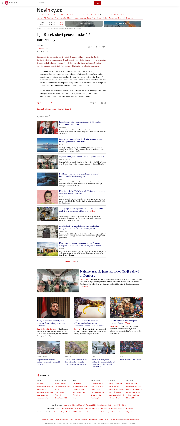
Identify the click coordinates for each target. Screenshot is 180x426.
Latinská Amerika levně (116, 395)
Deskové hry (105, 412)
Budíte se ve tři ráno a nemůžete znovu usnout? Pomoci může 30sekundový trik (79, 175)
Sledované (129, 18)
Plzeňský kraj (63, 231)
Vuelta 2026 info (60, 383)
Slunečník (87, 408)
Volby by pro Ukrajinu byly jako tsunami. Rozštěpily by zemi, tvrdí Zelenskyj (51, 323)
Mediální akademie (81, 419)
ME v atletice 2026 (79, 392)
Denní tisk (121, 18)
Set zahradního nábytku (109, 408)
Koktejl (123, 15)
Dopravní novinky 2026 (134, 389)
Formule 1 (76, 395)
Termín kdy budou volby (45, 392)
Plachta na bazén (67, 408)
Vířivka (130, 408)
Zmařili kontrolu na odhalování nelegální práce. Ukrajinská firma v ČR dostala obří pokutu (79, 227)
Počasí (105, 18)
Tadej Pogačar (59, 392)
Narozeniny (68, 109)
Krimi (97, 15)
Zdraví (61, 179)
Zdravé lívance (95, 389)
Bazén (58, 408)
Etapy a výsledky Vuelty (62, 386)
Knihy (61, 196)
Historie (69, 18)
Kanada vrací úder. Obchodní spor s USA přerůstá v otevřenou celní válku (80, 123)
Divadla (60, 109)
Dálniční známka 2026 (133, 386)
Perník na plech (96, 398)
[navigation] (2, 3)
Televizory (114, 412)
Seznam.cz (173, 3)
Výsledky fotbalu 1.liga (80, 386)
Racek (53, 109)
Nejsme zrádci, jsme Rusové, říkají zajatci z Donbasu (81, 156)
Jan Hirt (57, 389)
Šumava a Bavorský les (116, 389)
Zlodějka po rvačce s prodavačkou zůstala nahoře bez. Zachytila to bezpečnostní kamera (82, 209)
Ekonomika (109, 15)
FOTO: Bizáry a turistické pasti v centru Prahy (123, 321)
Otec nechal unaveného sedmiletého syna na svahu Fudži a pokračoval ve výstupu (80, 140)
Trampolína (79, 408)
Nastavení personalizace (130, 419)
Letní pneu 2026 (131, 383)
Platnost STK (130, 398)
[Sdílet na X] (105, 103)
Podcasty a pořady (80, 18)
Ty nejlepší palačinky (97, 383)
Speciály (99, 18)
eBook (92, 47)
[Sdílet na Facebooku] (102, 103)
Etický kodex (93, 419)
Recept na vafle (96, 395)
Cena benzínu (102, 405)
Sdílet (99, 47)
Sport (89, 18)
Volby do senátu (42, 395)
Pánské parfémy (136, 412)
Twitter (52, 419)
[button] (47, 127)
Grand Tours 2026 (61, 398)
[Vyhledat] (97, 3)
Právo (39, 46)
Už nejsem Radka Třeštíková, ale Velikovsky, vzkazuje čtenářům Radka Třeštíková (82, 192)
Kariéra (65, 419)
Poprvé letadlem (114, 386)
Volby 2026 (40, 383)
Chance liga (77, 383)
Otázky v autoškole (132, 395)
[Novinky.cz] (49, 11)
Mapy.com (67, 405)
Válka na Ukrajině (79, 15)
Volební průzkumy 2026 (45, 386)
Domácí (56, 15)
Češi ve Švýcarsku (115, 392)
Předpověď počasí (78, 405)
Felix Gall (58, 395)
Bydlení (61, 248)
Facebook (44, 419)
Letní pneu (95, 412)
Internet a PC (41, 18)
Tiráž (71, 419)
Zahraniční (69, 15)
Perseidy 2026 (91, 405)
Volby (62, 15)
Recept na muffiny (97, 386)
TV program (113, 18)
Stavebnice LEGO (72, 412)
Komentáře (90, 15)
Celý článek (84, 286)
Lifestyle (117, 15)
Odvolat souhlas (115, 419)
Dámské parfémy (84, 412)
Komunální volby (42, 398)
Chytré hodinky (124, 412)
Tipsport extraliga (78, 389)
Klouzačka (95, 408)
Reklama (59, 419)
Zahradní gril (122, 408)
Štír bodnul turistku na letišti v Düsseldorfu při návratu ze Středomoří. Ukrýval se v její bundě (89, 323)
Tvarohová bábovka (97, 392)
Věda (56, 18)
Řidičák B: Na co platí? (133, 392)
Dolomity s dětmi (114, 398)
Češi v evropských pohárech (117, 405)
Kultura (102, 15)
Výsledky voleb (42, 389)
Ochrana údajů (103, 419)
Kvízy (93, 18)
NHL (74, 398)
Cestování (62, 18)
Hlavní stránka (42, 15)
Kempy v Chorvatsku (115, 383)
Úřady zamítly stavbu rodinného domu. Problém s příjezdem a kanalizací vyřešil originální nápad (80, 244)
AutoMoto (50, 18)
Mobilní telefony (59, 412)
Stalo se (50, 15)
